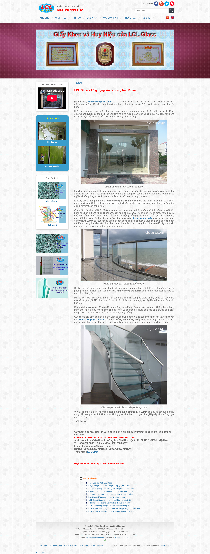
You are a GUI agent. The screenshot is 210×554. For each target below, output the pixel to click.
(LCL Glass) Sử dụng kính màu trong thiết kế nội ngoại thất (111, 511)
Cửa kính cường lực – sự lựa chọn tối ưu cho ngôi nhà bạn (111, 492)
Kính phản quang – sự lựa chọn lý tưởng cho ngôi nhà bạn (111, 489)
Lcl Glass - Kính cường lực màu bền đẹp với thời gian (109, 503)
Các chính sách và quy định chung (93, 545)
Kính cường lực (52, 201)
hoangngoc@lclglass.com (96, 537)
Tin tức (76, 18)
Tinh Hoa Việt (165, 545)
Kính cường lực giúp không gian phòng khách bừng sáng (110, 494)
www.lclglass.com (122, 537)
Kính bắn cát (52, 142)
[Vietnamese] (168, 18)
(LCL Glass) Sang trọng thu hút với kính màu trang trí (108, 506)
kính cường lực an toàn (92, 319)
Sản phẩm (92, 18)
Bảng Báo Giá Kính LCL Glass (100, 483)
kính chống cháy (142, 218)
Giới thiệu (60, 18)
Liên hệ (146, 18)
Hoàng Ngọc (41, 553)
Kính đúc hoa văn (52, 166)
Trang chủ (43, 18)
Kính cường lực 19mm (100, 101)
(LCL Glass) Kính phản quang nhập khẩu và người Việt (109, 500)
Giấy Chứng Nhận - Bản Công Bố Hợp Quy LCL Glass (109, 486)
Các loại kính (110, 18)
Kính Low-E (52, 225)
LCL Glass (93, 452)
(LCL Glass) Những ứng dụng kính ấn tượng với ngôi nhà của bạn (114, 509)
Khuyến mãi (130, 18)
